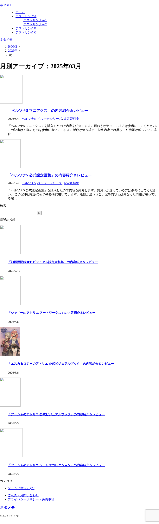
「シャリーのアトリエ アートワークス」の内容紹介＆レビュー (51, 312)
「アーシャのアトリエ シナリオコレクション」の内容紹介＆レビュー (56, 465)
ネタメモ (6, 5)
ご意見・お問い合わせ (23, 495)
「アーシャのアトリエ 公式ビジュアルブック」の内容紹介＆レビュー (56, 414)
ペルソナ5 (29, 118)
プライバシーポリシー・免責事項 (31, 499)
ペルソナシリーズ (49, 118)
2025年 (12, 50)
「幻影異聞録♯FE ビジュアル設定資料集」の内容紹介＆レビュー (53, 262)
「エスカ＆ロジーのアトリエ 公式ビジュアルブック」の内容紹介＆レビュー (61, 363)
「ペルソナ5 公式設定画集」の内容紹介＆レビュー (50, 175)
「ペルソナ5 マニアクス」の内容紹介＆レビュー (48, 111)
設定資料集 (71, 118)
